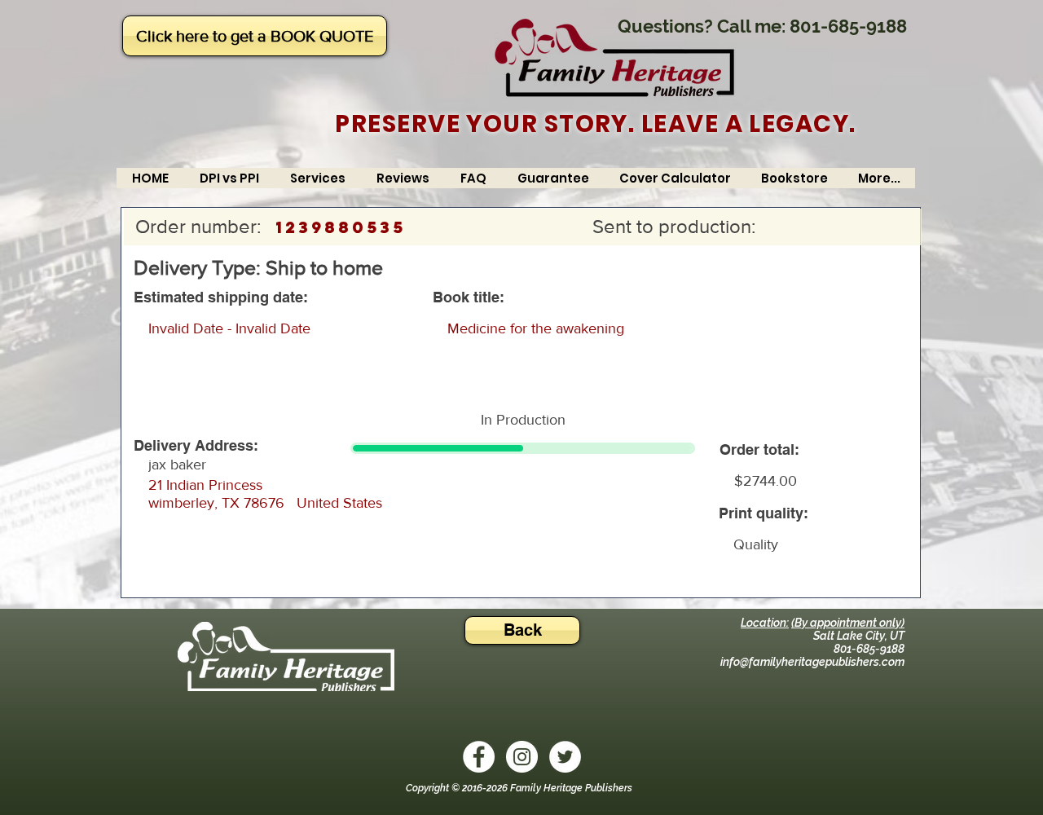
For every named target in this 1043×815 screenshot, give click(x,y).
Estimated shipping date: (221, 297)
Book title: (468, 297)
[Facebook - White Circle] (479, 757)
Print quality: (763, 513)
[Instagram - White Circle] (522, 757)
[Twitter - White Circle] (565, 757)
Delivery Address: (196, 445)
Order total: (759, 450)
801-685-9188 (848, 26)
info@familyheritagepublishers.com (812, 661)
